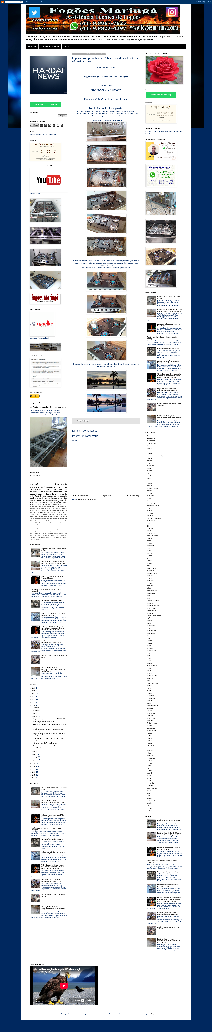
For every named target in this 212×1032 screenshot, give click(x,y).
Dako (54, 494)
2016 (34, 772)
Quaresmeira (37, 514)
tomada (52, 537)
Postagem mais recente (80, 496)
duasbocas (42, 516)
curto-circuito (63, 506)
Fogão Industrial (40, 496)
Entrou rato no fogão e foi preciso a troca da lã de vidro (53, 614)
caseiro (64, 494)
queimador (48, 492)
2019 (34, 763)
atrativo (56, 525)
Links (66, 46)
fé (66, 516)
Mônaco (61, 523)
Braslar (59, 520)
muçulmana (44, 533)
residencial (63, 496)
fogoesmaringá (37, 487)
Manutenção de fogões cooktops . (52, 600)
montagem (64, 508)
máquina (50, 533)
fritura (45, 504)
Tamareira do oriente (56, 514)
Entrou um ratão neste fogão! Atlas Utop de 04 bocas (52, 577)
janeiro (36, 760)
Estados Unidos (34, 523)
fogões (64, 487)
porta (44, 535)
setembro (36, 710)
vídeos (31, 539)
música (61, 533)
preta (47, 535)
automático (57, 492)
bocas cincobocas (153, 536)
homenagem (63, 529)
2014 (34, 778)
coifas (31, 502)
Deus (50, 502)
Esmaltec (64, 520)
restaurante (43, 502)
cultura (42, 527)
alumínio (36, 525)
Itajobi (47, 523)
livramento (57, 531)
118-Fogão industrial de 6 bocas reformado (48, 407)
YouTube (32, 46)
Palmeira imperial (56, 512)
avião (65, 514)
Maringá (34, 484)
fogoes (32, 494)
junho (35, 716)
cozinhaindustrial (53, 498)
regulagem (47, 494)
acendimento (43, 498)
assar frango (49, 525)
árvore (40, 539)
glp (36, 502)
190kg (31, 520)
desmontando (49, 527)
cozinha (56, 496)
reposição (57, 535)
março (35, 757)
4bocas (42, 506)
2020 (34, 705)
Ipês (31, 512)
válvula (44, 510)
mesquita (64, 531)
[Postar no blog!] (80, 421)
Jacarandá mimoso (39, 512)
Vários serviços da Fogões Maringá (45, 743)
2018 (34, 766)
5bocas (49, 504)
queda (52, 535)
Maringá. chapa (54, 523)
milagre (32, 533)
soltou (40, 537)
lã (60, 531)
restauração (63, 500)
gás (61, 498)
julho (35, 713)
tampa (44, 537)
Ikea (65, 510)
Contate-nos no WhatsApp (45, 104)
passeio (40, 535)
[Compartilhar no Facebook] (85, 421)
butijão (59, 494)
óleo (66, 518)
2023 (34, 696)
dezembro (37, 708)
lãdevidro (40, 518)
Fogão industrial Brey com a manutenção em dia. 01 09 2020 (52, 642)
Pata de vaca (151, 608)
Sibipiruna (45, 514)
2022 (34, 699)
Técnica (33, 489)
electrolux (32, 508)
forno (65, 492)
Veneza (32, 525)
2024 (34, 694)
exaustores (61, 516)
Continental (55, 504)
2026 (34, 688)
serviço (32, 496)
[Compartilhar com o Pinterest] (87, 421)
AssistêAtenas (47, 520)
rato (62, 518)
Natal (65, 523)
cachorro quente (152, 706)
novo (65, 533)
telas (47, 537)
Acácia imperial (51, 510)
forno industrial (41, 508)
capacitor (37, 527)
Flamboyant (60, 510)
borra (60, 525)
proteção (49, 518)
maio (35, 751)
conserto (40, 489)
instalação (33, 500)
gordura (48, 529)
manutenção (51, 487)
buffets (65, 498)
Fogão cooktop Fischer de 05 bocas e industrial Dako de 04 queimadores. (53, 562)
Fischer (35, 498)
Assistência (61, 484)
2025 (34, 691)
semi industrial (34, 537)
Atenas (54, 520)
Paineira (47, 512)
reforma (32, 510)
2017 (34, 769)
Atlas (31, 498)
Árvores (36, 539)
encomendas (63, 527)
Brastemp (40, 500)
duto (47, 516)
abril (35, 754)
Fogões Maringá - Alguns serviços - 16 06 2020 (49, 719)
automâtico (57, 502)
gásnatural (56, 508)
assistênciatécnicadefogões (56, 489)
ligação (52, 531)
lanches (47, 531)
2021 (34, 702)
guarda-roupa (55, 529)
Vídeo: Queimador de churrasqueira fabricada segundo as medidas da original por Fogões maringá (53, 628)
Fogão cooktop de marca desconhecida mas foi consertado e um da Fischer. (53, 669)
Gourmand (42, 523)
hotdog (32, 531)
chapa (57, 506)
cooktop (50, 496)
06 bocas (37, 506)
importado (37, 531)
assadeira (42, 525)
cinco (36, 516)
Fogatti (52, 506)
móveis (56, 533)
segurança (38, 510)
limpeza (39, 494)
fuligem (32, 506)
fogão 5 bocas (40, 529)
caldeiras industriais (51, 500)
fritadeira (49, 508)
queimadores (57, 518)
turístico (65, 537)
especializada (54, 516)
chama (40, 492)
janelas (42, 531)
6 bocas (40, 520)
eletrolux (56, 527)
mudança (37, 533)
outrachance (33, 535)
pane (44, 518)
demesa (64, 504)
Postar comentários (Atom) (87, 499)
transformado (58, 537)
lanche (35, 518)
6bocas (47, 506)
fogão (59, 487)
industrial (33, 492)
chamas (32, 516)
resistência (64, 535)
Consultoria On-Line (50, 46)
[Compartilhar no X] (83, 421)
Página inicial (106, 496)
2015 (35, 520)
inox (31, 518)
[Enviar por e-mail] (78, 421)
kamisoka (137, 1014)
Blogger (153, 1014)
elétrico (40, 504)
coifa (60, 504)
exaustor (32, 529)
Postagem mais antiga (132, 496)
